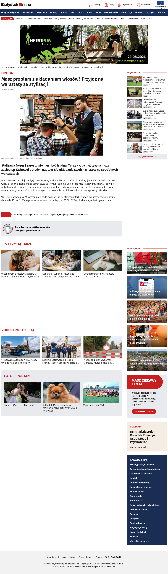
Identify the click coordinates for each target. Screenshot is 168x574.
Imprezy (97, 5)
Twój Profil (116, 557)
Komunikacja (146, 5)
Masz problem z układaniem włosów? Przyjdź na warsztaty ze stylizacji (71, 67)
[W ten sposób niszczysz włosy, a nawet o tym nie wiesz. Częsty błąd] (20, 260)
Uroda (34, 67)
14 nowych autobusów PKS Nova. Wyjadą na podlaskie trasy (19, 361)
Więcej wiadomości (145, 157)
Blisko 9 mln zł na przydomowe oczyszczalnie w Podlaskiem (151, 135)
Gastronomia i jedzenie (141, 473)
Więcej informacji (138, 447)
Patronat (72, 557)
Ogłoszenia (127, 5)
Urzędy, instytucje (138, 532)
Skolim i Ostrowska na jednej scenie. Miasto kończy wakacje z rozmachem (59, 361)
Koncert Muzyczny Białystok (19, 405)
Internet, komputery (139, 482)
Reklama (134, 514)
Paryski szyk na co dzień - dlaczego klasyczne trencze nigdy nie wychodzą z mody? (154, 146)
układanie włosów (41, 215)
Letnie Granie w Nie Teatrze (106, 19)
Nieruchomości (111, 12)
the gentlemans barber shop (76, 215)
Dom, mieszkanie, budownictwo (145, 469)
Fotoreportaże (17, 376)
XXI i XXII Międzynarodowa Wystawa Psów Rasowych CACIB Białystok (60, 408)
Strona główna (7, 67)
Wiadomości (28, 12)
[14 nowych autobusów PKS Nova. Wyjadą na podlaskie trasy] (20, 347)
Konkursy (19, 19)
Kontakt (89, 557)
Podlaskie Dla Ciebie (33, 19)
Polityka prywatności (53, 564)
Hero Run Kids (146, 19)
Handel (133, 478)
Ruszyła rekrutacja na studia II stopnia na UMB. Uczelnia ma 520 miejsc (154, 124)
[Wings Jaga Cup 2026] (101, 392)
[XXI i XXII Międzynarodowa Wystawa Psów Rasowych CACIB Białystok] (61, 392)
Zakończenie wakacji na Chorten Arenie (58, 19)
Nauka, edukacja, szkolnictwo (144, 505)
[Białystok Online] (16, 5)
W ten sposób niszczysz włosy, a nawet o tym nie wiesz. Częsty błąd (20, 275)
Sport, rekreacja (137, 523)
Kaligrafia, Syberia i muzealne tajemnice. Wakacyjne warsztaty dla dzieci (61, 275)
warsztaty (18, 215)
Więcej (160, 12)
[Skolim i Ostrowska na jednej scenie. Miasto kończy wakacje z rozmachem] (61, 347)
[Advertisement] (61, 303)
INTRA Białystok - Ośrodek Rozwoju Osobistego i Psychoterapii (142, 437)
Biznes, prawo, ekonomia (142, 464)
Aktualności (147, 107)
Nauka (98, 12)
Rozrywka (134, 518)
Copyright (85, 564)
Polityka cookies (72, 564)
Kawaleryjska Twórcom (85, 19)
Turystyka (150, 12)
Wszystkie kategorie (139, 541)
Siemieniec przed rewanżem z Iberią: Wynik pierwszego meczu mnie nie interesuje (154, 79)
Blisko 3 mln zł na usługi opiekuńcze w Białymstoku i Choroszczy (155, 113)
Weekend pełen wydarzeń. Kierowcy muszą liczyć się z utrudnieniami (97, 361)
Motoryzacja (126, 12)
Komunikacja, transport (141, 487)
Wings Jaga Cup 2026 (93, 405)
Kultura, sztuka (137, 491)
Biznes (89, 12)
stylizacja (28, 215)
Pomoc (99, 557)
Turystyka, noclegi (138, 527)
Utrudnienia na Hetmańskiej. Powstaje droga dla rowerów (153, 102)
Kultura (64, 12)
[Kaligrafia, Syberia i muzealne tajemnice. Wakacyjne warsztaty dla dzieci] (61, 260)
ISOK (107, 557)
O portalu (51, 557)
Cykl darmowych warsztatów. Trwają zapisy (98, 275)
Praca (81, 12)
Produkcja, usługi (138, 509)
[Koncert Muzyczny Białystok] (22, 392)
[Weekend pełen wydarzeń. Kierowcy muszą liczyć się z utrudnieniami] (102, 347)
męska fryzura (57, 215)
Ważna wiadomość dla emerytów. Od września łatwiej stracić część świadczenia (153, 91)
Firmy (112, 5)
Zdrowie (138, 12)
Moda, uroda (136, 496)
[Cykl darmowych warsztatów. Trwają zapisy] (102, 260)
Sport (72, 12)
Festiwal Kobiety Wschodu (129, 19)
